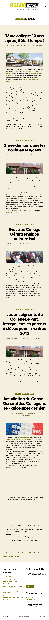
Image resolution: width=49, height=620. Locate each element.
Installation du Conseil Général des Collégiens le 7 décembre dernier (24, 403)
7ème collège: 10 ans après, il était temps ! (24, 38)
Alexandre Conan (15, 45)
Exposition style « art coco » (10, 576)
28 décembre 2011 (32, 413)
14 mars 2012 (25, 155)
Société (32, 30)
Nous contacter (30, 597)
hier (19, 266)
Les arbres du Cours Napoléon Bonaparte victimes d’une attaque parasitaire (12, 581)
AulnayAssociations (23, 438)
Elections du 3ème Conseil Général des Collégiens (19, 440)
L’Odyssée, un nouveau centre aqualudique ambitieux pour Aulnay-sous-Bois (13, 597)
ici (11, 83)
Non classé (25, 30)
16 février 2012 (25, 244)
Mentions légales (30, 599)
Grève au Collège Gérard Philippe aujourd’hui (24, 234)
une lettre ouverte (10, 212)
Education (18, 30)
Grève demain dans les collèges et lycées (24, 147)
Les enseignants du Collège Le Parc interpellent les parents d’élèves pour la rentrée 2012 (24, 324)
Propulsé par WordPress (23, 616)
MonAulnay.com (13, 278)
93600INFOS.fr (11, 616)
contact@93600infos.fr (36, 607)
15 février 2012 (25, 338)
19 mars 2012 (25, 45)
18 (38, 553)
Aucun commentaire (37, 45)
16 (30, 553)
